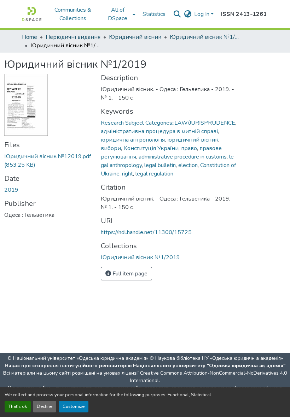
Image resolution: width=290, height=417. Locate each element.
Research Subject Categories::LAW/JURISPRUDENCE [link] (168, 123)
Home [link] (29, 37)
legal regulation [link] (154, 174)
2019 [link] (11, 190)
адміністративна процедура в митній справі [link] (159, 131)
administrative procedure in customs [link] (183, 157)
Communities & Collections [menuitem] (72, 14)
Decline (44, 406)
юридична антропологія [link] (133, 140)
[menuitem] (119, 14)
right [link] (127, 174)
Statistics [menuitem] (154, 14)
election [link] (188, 165)
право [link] (189, 148)
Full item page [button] (129, 274)
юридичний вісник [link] (192, 140)
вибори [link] (111, 148)
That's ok (17, 406)
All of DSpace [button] (117, 14)
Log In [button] (202, 14)
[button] (31, 14)
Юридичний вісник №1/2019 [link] (205, 37)
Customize (74, 406)
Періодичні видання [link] (73, 37)
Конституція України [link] (151, 148)
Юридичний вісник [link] (135, 37)
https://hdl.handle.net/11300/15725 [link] (146, 232)
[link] (48, 160)
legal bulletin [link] (160, 165)
